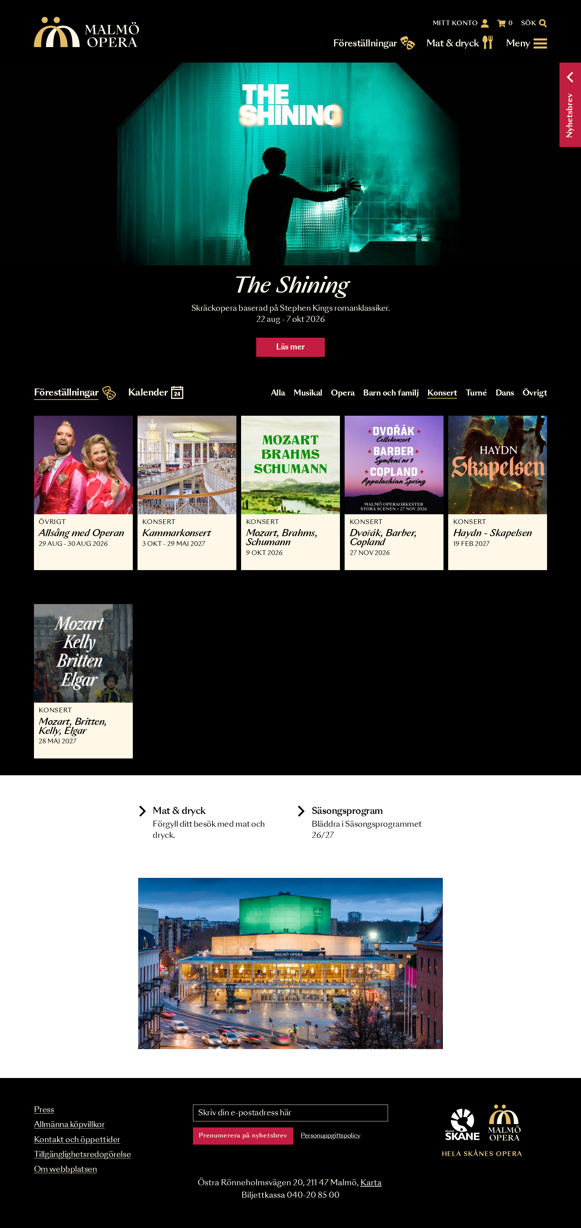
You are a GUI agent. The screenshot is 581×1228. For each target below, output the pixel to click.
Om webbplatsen (65, 1170)
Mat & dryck (452, 43)
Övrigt (534, 393)
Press (44, 1110)
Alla (278, 393)
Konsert (442, 393)
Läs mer (290, 347)
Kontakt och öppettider (77, 1140)
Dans (505, 393)
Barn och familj (391, 393)
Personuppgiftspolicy (330, 1136)
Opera (343, 393)
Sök (528, 24)
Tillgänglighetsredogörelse (82, 1155)
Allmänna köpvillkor (69, 1125)
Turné (476, 393)
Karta (371, 1183)
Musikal (308, 393)
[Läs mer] (290, 164)
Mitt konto (455, 24)
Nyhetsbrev (570, 115)
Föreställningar (365, 43)
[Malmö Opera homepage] (87, 32)
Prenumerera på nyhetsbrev (243, 1136)
